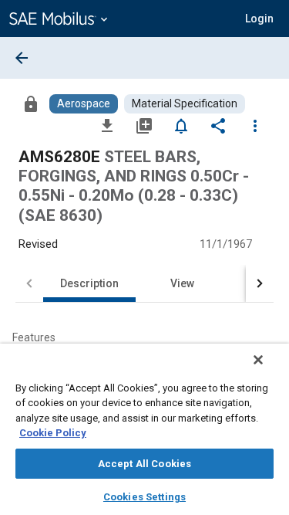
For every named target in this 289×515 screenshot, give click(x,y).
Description (89, 283)
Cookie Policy (52, 433)
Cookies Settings (144, 497)
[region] (144, 429)
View (182, 283)
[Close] (258, 359)
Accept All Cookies (144, 463)
